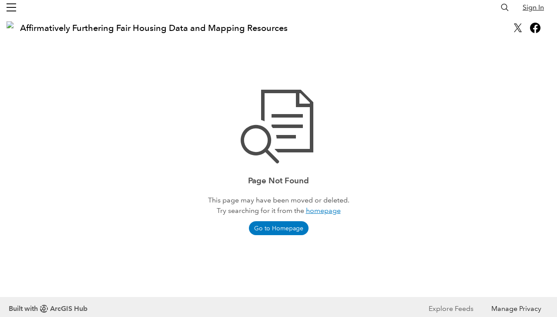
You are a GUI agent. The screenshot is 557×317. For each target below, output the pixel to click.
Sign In (533, 7)
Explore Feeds (451, 308)
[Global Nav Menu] (11, 7)
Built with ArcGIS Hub (48, 308)
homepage (323, 210)
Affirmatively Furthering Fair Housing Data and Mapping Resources (154, 28)
